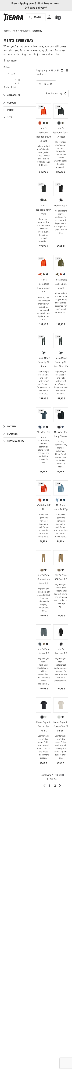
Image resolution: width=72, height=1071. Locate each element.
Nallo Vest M (60, 205)
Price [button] (10, 110)
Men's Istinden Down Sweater (60, 132)
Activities (25, 30)
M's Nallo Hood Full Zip (61, 507)
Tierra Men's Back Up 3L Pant (43, 362)
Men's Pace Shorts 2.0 (43, 651)
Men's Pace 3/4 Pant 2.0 (61, 577)
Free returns (51, 3)
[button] (57, 17)
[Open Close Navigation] (65, 17)
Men (14, 30)
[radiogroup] (43, 123)
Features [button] (12, 433)
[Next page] (61, 785)
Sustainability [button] (15, 441)
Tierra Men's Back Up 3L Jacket (61, 284)
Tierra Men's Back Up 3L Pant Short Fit (60, 362)
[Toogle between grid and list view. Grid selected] (64, 71)
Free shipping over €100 (26, 3)
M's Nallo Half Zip (44, 507)
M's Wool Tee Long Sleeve (60, 434)
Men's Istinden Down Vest (43, 209)
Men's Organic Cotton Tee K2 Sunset (60, 726)
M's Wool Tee (43, 432)
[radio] (40, 123)
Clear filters (9, 87)
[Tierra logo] (13, 17)
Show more (10, 60)
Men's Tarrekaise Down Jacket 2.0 (43, 286)
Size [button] (9, 117)
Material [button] (12, 426)
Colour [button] (11, 102)
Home (6, 30)
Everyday (37, 30)
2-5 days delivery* (36, 7)
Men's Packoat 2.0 (61, 651)
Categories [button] (13, 95)
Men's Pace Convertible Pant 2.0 (44, 579)
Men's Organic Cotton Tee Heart (43, 726)
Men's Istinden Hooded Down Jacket (43, 134)
